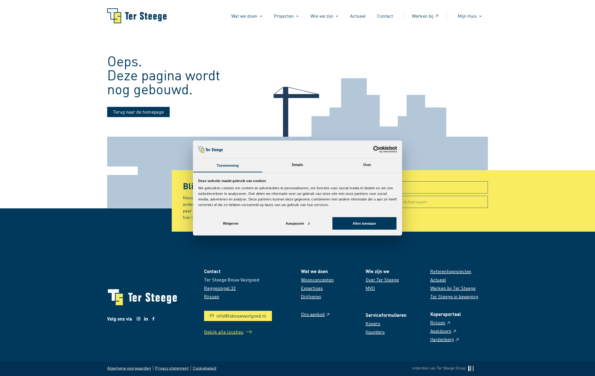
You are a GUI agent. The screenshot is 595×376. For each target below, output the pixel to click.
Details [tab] (297, 165)
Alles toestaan (364, 223)
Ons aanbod (313, 314)
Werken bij (422, 16)
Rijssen (437, 322)
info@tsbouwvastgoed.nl (241, 316)
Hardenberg (442, 339)
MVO (370, 288)
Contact (385, 16)
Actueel (358, 16)
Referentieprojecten (450, 271)
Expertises (312, 288)
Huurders (375, 332)
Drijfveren (311, 296)
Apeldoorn (440, 331)
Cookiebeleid (204, 368)
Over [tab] (367, 165)
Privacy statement (172, 368)
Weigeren (230, 223)
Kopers (373, 323)
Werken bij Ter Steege (453, 288)
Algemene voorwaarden (129, 368)
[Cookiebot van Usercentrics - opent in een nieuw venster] (376, 149)
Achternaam (415, 201)
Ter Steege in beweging (454, 296)
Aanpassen (295, 223)
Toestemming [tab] (228, 165)
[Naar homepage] (137, 16)
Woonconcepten (317, 280)
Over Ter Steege (382, 280)
